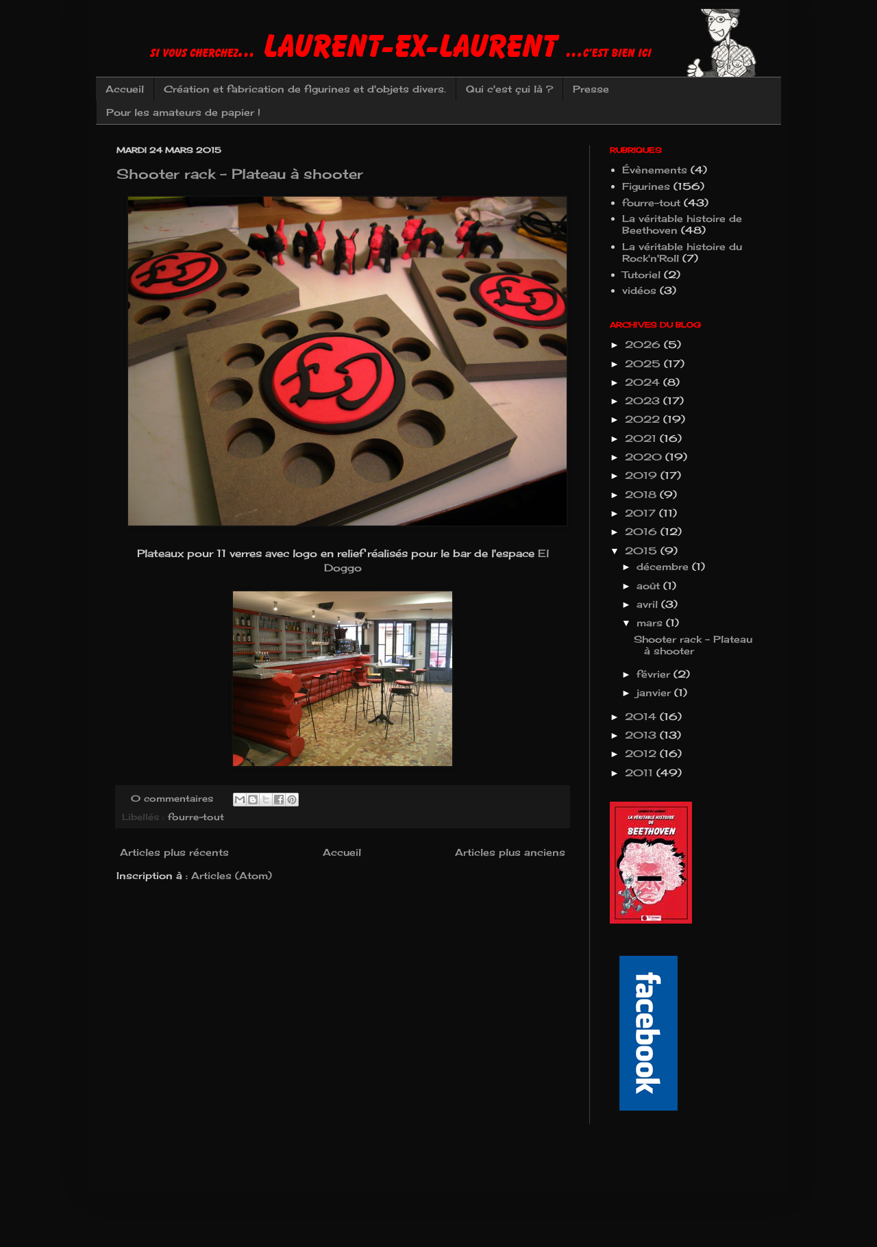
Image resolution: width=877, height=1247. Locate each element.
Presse (591, 89)
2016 (642, 531)
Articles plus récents (174, 852)
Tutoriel (641, 274)
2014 (642, 716)
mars (651, 622)
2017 (642, 513)
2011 (640, 772)
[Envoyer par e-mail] (240, 799)
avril (649, 604)
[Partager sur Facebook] (279, 799)
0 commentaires (172, 798)
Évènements (654, 169)
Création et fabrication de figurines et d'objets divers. (305, 89)
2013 (642, 735)
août (650, 585)
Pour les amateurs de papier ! (183, 112)
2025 (644, 363)
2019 (642, 475)
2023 (644, 400)
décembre (664, 566)
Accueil (125, 89)
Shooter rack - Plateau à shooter (239, 173)
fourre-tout (196, 817)
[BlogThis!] (253, 799)
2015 (642, 550)
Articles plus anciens (510, 852)
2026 (644, 344)
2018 (642, 494)
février (655, 674)
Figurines (646, 186)
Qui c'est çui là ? (509, 89)
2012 (642, 753)
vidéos (639, 290)
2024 (644, 382)
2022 (644, 419)
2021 (642, 438)
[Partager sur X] (266, 799)
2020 (645, 456)
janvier (655, 692)
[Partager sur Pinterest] (292, 799)
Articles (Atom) (231, 875)
